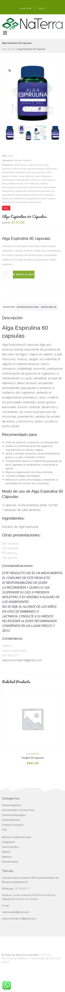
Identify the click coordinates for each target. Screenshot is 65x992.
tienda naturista (23, 194)
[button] (5, 33)
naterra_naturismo (14, 650)
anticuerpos (51, 168)
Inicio (4, 48)
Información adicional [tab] (28, 307)
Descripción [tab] (9, 307)
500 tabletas (10, 543)
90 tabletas (9, 553)
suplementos (35, 187)
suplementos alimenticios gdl (29, 190)
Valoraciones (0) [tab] (48, 307)
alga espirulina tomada (33, 168)
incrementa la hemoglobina (15, 179)
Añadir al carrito (25, 274)
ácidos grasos (21, 164)
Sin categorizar (32, 753)
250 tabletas (10, 548)
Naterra (7, 646)
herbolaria (46, 176)
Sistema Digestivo (23, 160)
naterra (51, 179)
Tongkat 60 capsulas (32, 757)
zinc (40, 202)
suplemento (22, 187)
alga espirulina (36, 164)
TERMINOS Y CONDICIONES (31, 958)
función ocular (17, 176)
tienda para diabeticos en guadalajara (21, 198)
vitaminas (32, 202)
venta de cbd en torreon (14, 202)
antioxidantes (8, 172)
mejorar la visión (38, 179)
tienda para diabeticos (43, 194)
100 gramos (10, 558)
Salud (12, 48)
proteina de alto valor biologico (23, 183)
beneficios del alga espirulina (31, 172)
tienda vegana (48, 198)
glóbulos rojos (33, 176)
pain (4, 183)
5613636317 (10, 655)
